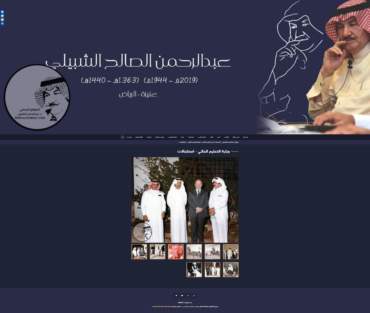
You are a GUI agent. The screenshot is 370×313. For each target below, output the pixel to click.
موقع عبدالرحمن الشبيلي (190, 306)
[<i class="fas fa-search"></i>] (122, 137)
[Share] (2, 23)
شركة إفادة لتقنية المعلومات (161, 306)
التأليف (227, 137)
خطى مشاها (236, 137)
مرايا (183, 137)
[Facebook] (2, 12)
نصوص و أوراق (160, 137)
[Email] (2, 20)
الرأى (212, 137)
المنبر (218, 137)
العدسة (149, 137)
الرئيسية (245, 137)
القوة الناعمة (139, 137)
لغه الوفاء (191, 137)
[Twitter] (2, 16)
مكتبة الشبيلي (173, 137)
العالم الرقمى (202, 137)
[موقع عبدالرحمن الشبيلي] (185, 67)
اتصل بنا (129, 137)
